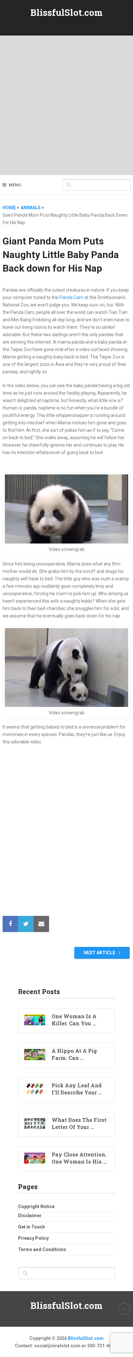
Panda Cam (71, 297)
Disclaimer (30, 1215)
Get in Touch (31, 1226)
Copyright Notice (36, 1206)
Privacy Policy (33, 1238)
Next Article (100, 952)
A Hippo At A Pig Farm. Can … (74, 1054)
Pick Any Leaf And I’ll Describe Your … (77, 1089)
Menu (15, 184)
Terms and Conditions (42, 1249)
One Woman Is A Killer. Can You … (74, 1020)
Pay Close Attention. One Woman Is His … (79, 1158)
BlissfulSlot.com (66, 12)
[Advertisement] (66, 105)
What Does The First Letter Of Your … (79, 1123)
